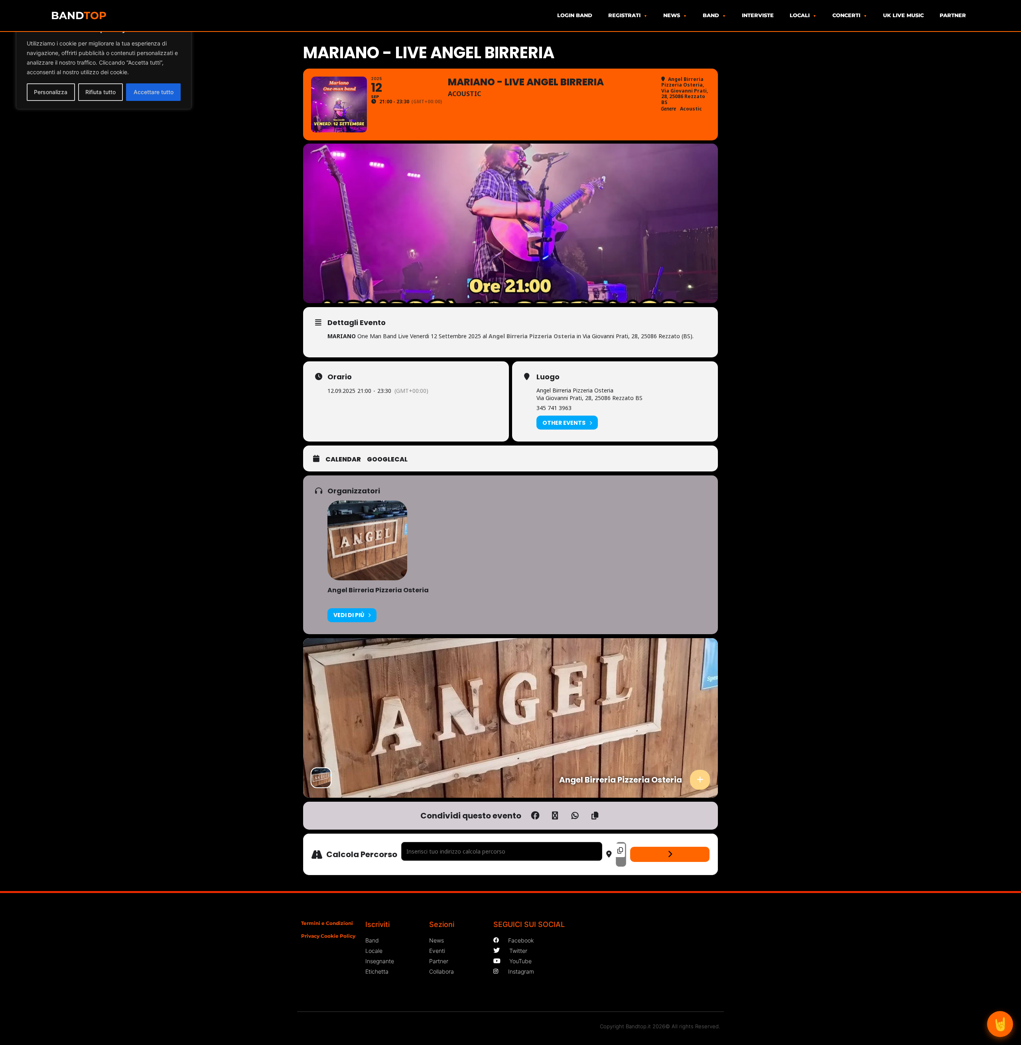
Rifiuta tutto (100, 92)
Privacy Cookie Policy (328, 936)
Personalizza (50, 92)
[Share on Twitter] (555, 816)
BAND (78, 15)
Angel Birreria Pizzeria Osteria (378, 590)
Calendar (343, 459)
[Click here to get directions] (670, 854)
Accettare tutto (153, 92)
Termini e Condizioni (327, 923)
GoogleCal (387, 459)
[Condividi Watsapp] (575, 816)
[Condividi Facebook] (535, 816)
